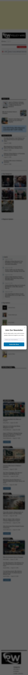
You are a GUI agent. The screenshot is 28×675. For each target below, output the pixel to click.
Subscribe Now (14, 344)
